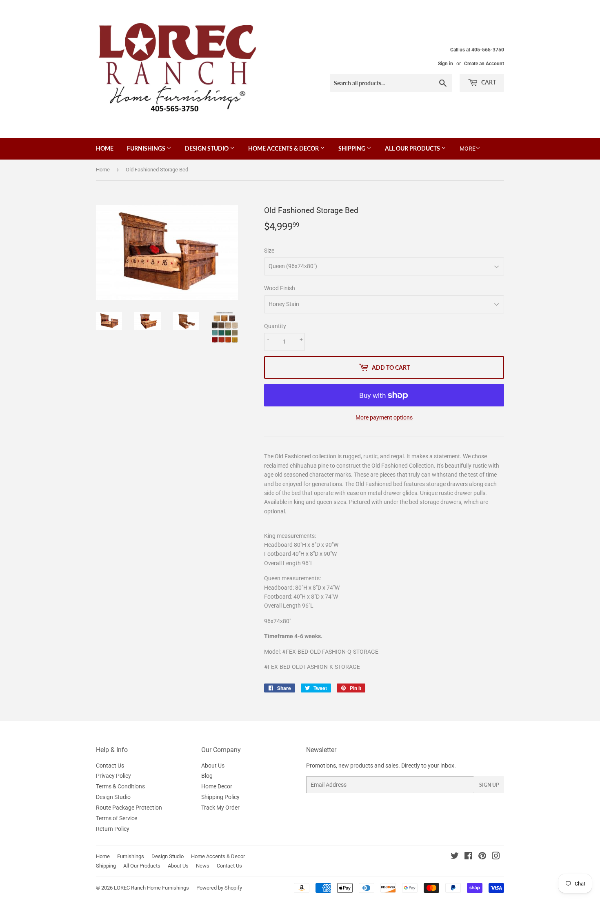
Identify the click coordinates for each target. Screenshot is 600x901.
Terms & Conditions (120, 786)
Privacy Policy (113, 775)
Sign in (445, 64)
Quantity (275, 326)
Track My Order (220, 807)
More (468, 148)
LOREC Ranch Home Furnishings (151, 888)
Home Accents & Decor (284, 148)
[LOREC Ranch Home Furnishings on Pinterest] (482, 857)
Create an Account (484, 64)
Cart (488, 82)
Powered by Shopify (219, 888)
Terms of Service (116, 818)
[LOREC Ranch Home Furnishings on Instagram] (496, 857)
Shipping (352, 148)
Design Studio (207, 148)
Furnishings (147, 148)
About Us (212, 765)
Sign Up (489, 785)
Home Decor (216, 786)
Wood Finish (279, 288)
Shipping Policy (220, 797)
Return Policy (112, 829)
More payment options (384, 417)
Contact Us (110, 765)
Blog (207, 775)
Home (104, 148)
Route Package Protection (129, 807)
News (202, 866)
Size (269, 250)
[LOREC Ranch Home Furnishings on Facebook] (468, 857)
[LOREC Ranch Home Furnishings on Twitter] (455, 857)
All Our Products (413, 148)
